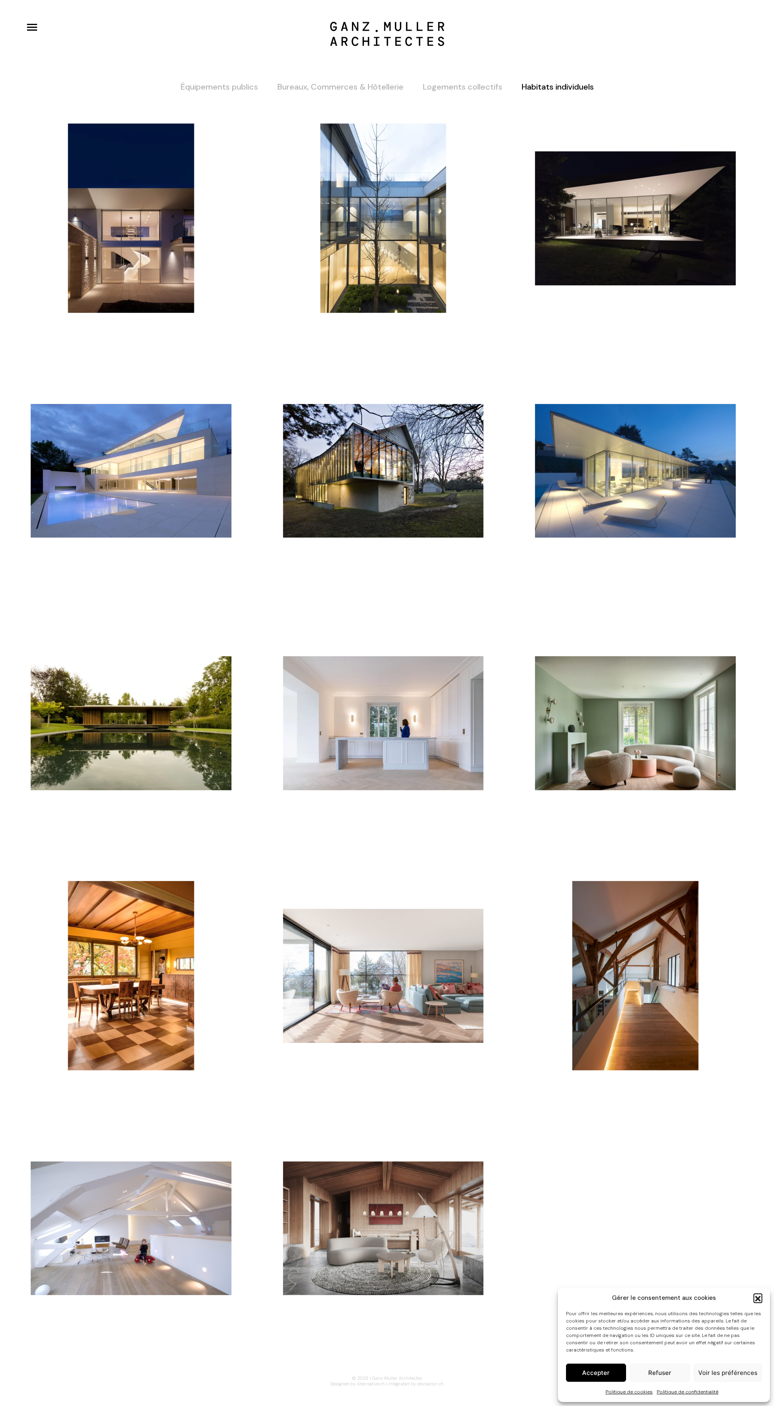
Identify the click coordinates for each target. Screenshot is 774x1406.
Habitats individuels (558, 87)
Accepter (596, 1373)
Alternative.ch (371, 1384)
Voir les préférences (727, 1373)
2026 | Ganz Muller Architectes (389, 1378)
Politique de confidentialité (687, 1392)
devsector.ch (430, 1384)
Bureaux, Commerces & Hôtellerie (340, 87)
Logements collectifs (462, 87)
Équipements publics (219, 87)
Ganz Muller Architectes (387, 34)
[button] (758, 1298)
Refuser (659, 1373)
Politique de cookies (629, 1392)
